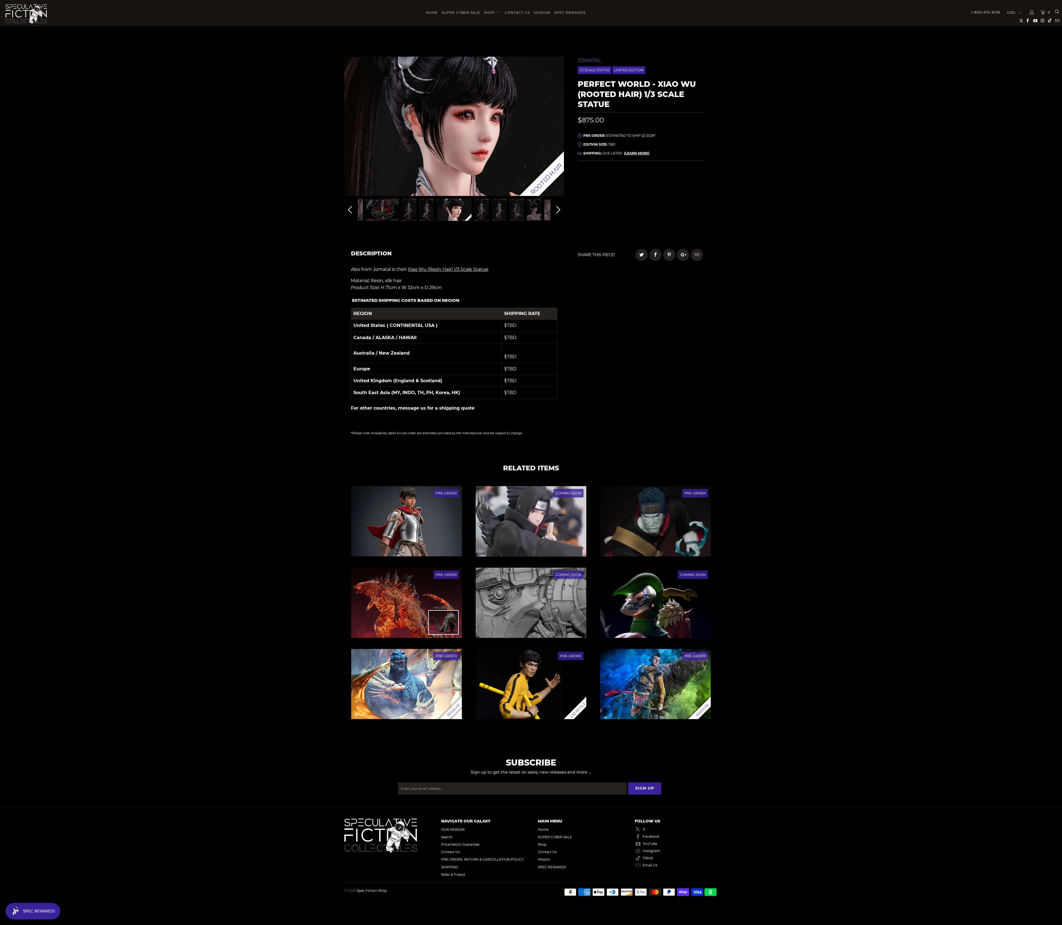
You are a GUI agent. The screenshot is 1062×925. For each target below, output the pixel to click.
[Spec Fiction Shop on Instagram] (1042, 21)
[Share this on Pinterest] (669, 255)
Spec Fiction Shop (372, 891)
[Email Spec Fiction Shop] (1057, 21)
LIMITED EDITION (629, 70)
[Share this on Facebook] (655, 255)
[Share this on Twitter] (642, 255)
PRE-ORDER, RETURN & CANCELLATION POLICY (482, 859)
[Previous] (351, 128)
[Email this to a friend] (697, 255)
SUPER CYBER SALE (461, 13)
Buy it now (677, 225)
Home (432, 13)
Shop (489, 13)
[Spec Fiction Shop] (65, 14)
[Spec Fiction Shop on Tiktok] (1050, 21)
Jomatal (590, 60)
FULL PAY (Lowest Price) (640, 181)
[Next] (557, 128)
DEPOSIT (609, 197)
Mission (542, 13)
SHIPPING (449, 867)
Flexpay (676, 197)
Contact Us (517, 13)
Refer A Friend (453, 874)
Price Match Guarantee (460, 844)
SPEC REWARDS (569, 13)
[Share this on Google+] (683, 255)
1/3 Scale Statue (594, 70)
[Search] (1057, 12)
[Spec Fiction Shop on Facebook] (1027, 21)
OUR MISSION (453, 829)
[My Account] (1032, 12)
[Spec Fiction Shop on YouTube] (1034, 21)
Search (446, 837)
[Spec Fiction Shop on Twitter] (1021, 22)
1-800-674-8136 (985, 12)
